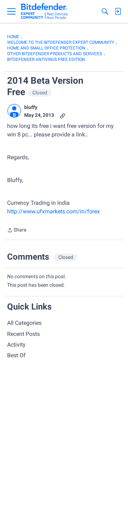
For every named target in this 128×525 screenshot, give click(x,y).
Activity (16, 344)
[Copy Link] (62, 115)
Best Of (16, 355)
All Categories (24, 322)
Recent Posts (23, 334)
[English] (44, 11)
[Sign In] (117, 11)
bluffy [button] (30, 107)
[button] (14, 111)
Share (16, 230)
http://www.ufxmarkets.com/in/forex (53, 211)
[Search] (104, 11)
